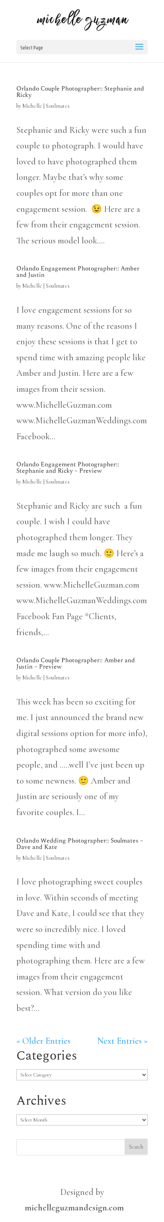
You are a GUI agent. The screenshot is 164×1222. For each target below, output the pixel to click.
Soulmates (58, 106)
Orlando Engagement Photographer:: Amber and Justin (77, 272)
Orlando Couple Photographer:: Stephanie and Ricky (80, 92)
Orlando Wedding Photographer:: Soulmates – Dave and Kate (79, 844)
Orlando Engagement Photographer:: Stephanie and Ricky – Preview (67, 467)
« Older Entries (43, 1041)
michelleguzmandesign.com (74, 1207)
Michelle (32, 106)
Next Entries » (122, 1041)
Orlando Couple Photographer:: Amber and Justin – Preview (75, 663)
